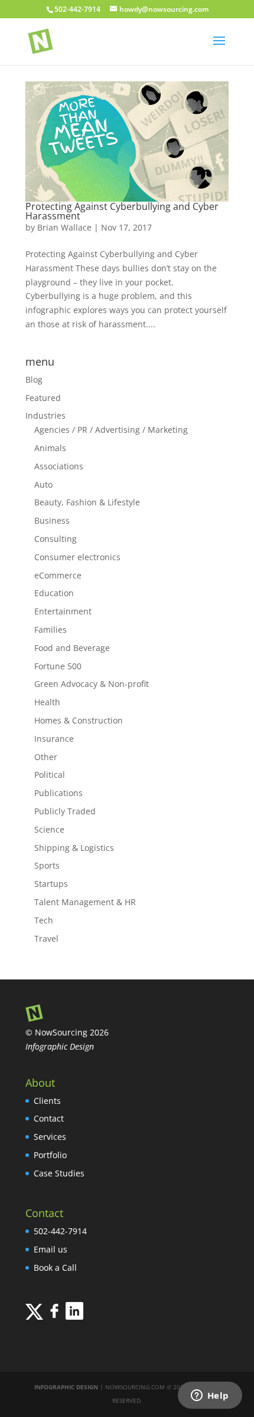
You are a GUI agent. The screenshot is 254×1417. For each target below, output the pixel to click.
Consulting (55, 538)
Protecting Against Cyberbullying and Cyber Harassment (122, 211)
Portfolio (50, 1154)
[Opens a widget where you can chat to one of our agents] (209, 1396)
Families (50, 629)
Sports (47, 865)
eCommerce (58, 575)
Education (54, 593)
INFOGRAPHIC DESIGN (66, 1387)
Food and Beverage (72, 647)
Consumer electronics (77, 557)
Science (49, 829)
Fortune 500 (58, 666)
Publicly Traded (65, 811)
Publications (58, 792)
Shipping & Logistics (74, 847)
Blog (34, 379)
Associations (58, 466)
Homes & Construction (78, 720)
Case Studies (59, 1173)
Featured (43, 397)
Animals (50, 447)
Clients (47, 1100)
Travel (46, 938)
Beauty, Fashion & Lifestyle (87, 502)
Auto (43, 484)
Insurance (54, 738)
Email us (50, 1249)
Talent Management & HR (85, 902)
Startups (51, 883)
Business (52, 520)
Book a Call (55, 1267)
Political (49, 774)
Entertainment (63, 611)
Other (45, 756)
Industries (45, 415)
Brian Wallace (64, 227)
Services (50, 1136)
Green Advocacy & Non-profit (91, 683)
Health (47, 702)
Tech (43, 920)
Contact (49, 1118)
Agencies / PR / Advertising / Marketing (111, 429)
